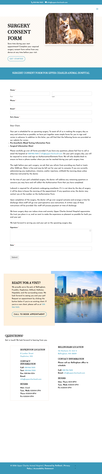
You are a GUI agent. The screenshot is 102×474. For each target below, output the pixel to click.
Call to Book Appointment (29, 314)
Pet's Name (15, 117)
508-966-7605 (38, 2)
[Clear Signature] (90, 231)
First (11, 96)
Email (13, 109)
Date (12, 245)
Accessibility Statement (44, 469)
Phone (13, 100)
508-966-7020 (30, 371)
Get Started (16, 59)
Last (53, 96)
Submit (14, 257)
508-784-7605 (67, 370)
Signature (14, 227)
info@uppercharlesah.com (51, 154)
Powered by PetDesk (53, 466)
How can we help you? (19, 434)
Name (13, 90)
